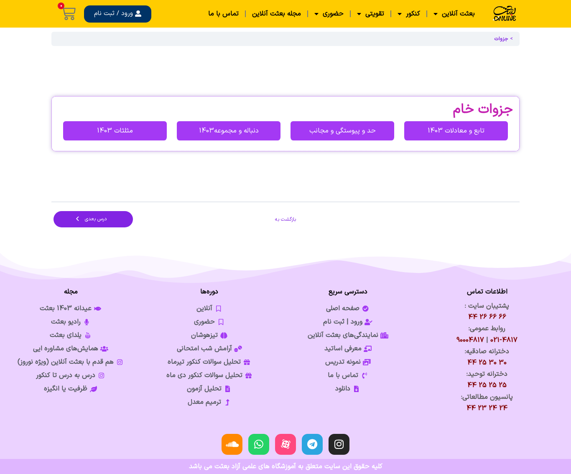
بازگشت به (285, 219)
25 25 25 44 (487, 385)
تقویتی (374, 14)
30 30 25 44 (487, 363)
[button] (117, 14)
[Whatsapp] (258, 444)
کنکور (413, 14)
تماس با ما (223, 14)
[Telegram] (312, 444)
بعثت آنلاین (458, 14)
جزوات (501, 39)
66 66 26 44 (487, 317)
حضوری (333, 14)
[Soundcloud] (232, 444)
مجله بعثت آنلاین (276, 14)
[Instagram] (339, 444)
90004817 (470, 340)
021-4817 (503, 340)
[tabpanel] (285, 123)
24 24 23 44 (486, 408)
